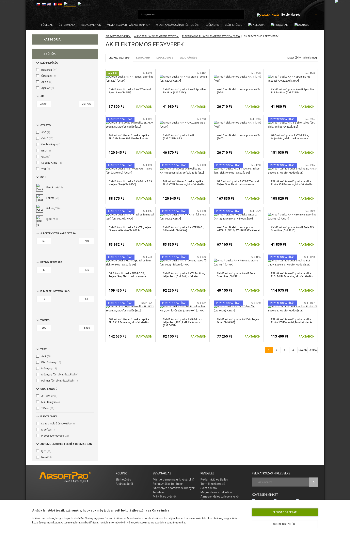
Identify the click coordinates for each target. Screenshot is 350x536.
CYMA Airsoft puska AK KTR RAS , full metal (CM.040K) (183, 229)
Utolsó (313, 350)
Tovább (302, 350)
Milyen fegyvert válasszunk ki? (128, 24)
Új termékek (67, 24)
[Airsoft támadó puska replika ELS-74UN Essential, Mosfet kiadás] (293, 260)
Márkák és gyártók (164, 496)
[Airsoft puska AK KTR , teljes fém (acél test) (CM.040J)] (130, 214)
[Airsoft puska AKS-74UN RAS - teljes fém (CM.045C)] (130, 168)
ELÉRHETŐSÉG (233, 24)
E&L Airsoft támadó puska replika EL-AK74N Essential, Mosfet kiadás (184, 183)
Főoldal (47, 24)
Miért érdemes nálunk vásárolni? (173, 479)
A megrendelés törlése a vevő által (220, 498)
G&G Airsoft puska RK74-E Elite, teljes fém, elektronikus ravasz (290, 137)
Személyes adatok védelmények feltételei (174, 490)
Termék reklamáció (213, 483)
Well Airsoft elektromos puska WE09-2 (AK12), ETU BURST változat (238, 229)
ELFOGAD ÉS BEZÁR (285, 512)
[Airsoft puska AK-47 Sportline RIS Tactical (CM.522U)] (293, 76)
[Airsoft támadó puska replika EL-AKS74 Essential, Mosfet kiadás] (293, 168)
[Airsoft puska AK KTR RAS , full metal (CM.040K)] (184, 214)
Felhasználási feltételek (168, 483)
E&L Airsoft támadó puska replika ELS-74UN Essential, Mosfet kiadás (292, 275)
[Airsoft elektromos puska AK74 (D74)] (239, 76)
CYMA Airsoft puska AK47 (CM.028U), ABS (178, 137)
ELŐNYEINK (212, 24)
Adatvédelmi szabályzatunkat (168, 522)
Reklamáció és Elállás (214, 479)
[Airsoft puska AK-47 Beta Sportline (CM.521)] (239, 260)
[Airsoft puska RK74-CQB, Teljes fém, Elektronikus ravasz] (130, 260)
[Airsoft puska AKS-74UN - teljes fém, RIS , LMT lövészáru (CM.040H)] (184, 306)
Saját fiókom (209, 488)
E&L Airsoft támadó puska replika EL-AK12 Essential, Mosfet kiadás (129, 321)
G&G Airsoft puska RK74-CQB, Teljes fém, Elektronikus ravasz (127, 275)
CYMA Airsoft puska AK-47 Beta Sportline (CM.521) (236, 275)
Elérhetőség (123, 479)
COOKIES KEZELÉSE (284, 523)
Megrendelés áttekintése (217, 492)
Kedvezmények (91, 24)
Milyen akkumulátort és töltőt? (178, 24)
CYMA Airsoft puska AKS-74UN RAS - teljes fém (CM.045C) (130, 183)
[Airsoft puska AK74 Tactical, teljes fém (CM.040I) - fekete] (184, 260)
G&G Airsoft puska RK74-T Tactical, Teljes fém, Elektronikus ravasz (238, 183)
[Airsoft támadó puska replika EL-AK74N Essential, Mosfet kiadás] (184, 168)
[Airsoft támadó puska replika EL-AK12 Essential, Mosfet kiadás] (130, 306)
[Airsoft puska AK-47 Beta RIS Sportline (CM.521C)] (293, 214)
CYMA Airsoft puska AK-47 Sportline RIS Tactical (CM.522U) (293, 91)
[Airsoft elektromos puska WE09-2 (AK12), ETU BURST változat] (239, 214)
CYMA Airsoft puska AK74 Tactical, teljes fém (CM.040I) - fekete (184, 275)
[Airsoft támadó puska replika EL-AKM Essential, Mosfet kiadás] (130, 122)
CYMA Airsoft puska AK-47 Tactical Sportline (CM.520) (130, 91)
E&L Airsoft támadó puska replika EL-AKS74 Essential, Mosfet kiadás (292, 183)
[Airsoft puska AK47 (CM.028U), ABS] (184, 122)
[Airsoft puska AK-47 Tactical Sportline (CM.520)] (130, 76)
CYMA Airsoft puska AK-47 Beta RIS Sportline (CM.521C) (292, 229)
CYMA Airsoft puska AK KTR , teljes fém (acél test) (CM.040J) (130, 229)
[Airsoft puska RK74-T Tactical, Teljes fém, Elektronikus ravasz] (239, 168)
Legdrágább (188, 57)
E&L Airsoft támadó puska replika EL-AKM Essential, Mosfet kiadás (129, 137)
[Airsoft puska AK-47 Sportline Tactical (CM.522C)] (184, 76)
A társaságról (124, 483)
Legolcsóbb (164, 57)
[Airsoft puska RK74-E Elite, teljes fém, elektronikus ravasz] (293, 122)
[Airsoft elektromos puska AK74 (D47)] (239, 122)
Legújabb (143, 57)
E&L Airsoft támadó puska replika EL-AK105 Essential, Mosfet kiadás (291, 321)
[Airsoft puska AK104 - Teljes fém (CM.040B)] (239, 306)
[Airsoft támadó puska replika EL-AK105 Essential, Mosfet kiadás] (293, 306)
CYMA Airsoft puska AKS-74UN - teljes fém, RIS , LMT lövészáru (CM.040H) (182, 322)
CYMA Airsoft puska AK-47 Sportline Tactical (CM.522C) (184, 91)
